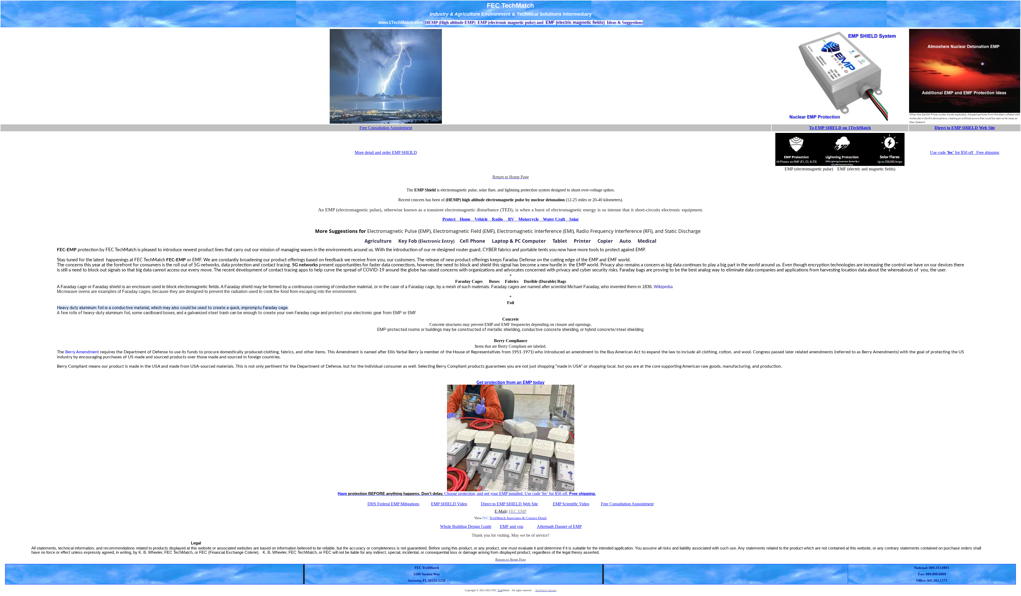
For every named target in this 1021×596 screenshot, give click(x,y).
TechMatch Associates (505, 518)
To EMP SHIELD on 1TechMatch (840, 127)
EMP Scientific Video (571, 504)
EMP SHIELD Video (449, 504)
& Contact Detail (534, 518)
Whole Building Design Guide (465, 526)
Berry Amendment (82, 352)
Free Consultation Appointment (385, 127)
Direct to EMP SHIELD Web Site (965, 127)
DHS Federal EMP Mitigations (393, 504)
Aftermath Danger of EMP (559, 526)
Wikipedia (663, 286)
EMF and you (511, 526)
